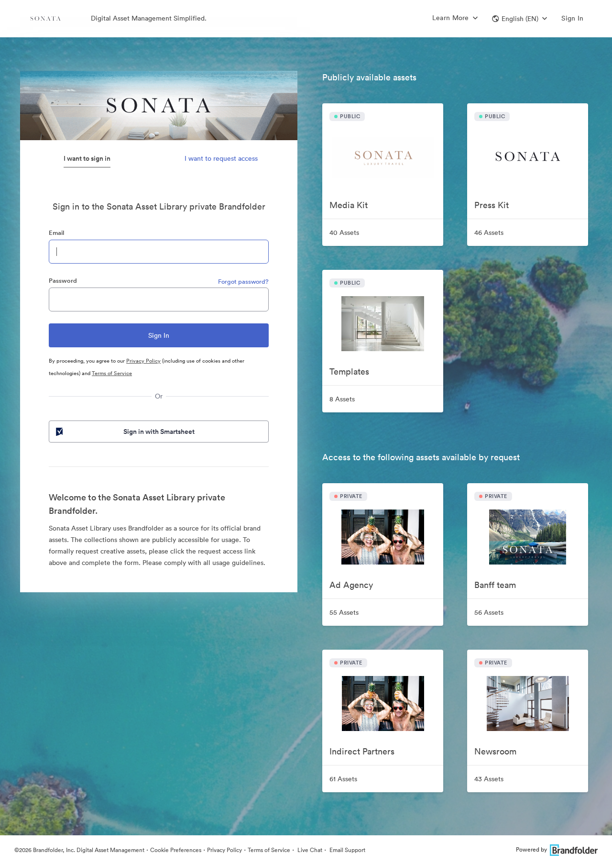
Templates (349, 371)
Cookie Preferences (175, 850)
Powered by (531, 849)
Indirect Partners (361, 751)
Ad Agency (351, 584)
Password (63, 281)
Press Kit (491, 204)
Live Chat (309, 850)
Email (56, 233)
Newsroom (495, 751)
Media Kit (348, 204)
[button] (519, 18)
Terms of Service (112, 373)
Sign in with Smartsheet (159, 431)
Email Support (346, 850)
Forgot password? (243, 281)
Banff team (495, 584)
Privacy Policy (143, 361)
